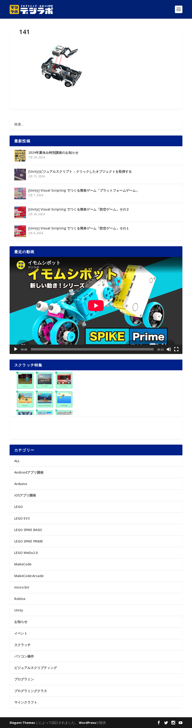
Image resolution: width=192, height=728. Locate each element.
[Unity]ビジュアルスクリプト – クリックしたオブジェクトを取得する (80, 171)
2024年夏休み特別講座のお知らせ (53, 152)
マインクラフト (25, 702)
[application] (96, 305)
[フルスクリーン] (176, 349)
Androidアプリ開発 (29, 472)
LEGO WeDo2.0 (26, 552)
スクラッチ (22, 644)
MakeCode (22, 564)
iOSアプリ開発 (25, 495)
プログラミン (24, 679)
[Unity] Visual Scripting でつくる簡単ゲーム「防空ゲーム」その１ (78, 228)
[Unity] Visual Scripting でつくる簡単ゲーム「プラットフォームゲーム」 (83, 190)
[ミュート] (168, 349)
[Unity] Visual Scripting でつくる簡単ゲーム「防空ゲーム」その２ (78, 209)
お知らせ (20, 621)
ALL (17, 461)
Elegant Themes (22, 723)
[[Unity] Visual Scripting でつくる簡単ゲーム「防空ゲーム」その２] (20, 212)
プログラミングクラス (30, 691)
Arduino (20, 484)
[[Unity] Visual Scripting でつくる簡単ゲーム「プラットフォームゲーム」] (20, 193)
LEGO (18, 506)
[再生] (15, 349)
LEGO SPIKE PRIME (28, 541)
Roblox (20, 598)
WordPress (87, 723)
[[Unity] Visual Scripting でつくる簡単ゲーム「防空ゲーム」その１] (20, 231)
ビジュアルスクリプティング (35, 667)
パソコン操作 (24, 656)
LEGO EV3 (22, 518)
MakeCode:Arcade (29, 576)
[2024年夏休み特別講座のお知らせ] (20, 155)
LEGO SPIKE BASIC (28, 530)
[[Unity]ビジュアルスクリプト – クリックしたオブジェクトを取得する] (20, 174)
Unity (18, 610)
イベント (20, 633)
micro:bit (21, 587)
